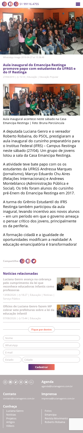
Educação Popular (48, 76)
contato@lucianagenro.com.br (18, 398)
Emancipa (50, 414)
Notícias (11, 414)
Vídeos (10, 426)
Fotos (48, 411)
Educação (32, 76)
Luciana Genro (15, 411)
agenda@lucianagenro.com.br (57, 386)
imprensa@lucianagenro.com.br (58, 398)
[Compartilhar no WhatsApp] (22, 261)
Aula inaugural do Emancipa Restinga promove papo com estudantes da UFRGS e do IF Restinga (39, 68)
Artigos (10, 422)
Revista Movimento (56, 418)
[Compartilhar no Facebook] (28, 261)
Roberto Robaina (55, 422)
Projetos (11, 418)
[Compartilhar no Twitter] (33, 261)
